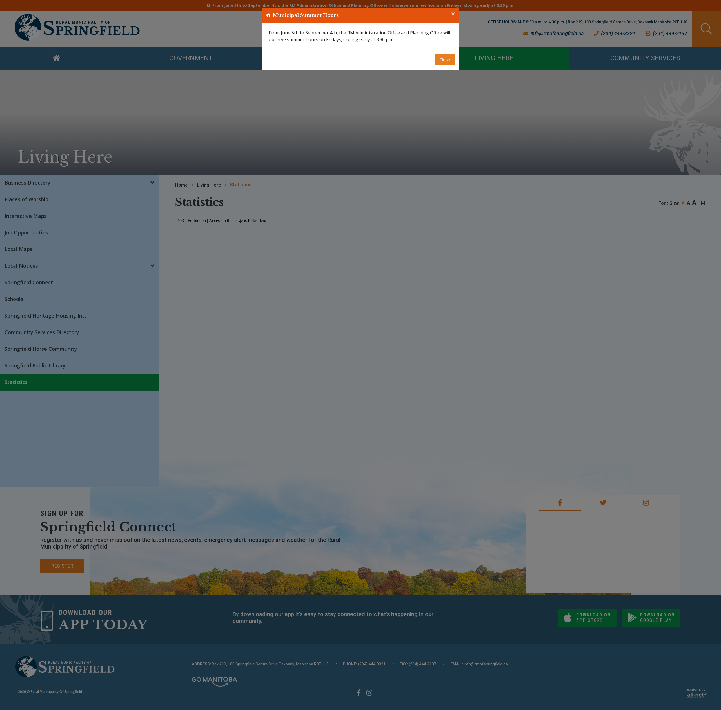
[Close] (453, 14)
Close (444, 59)
